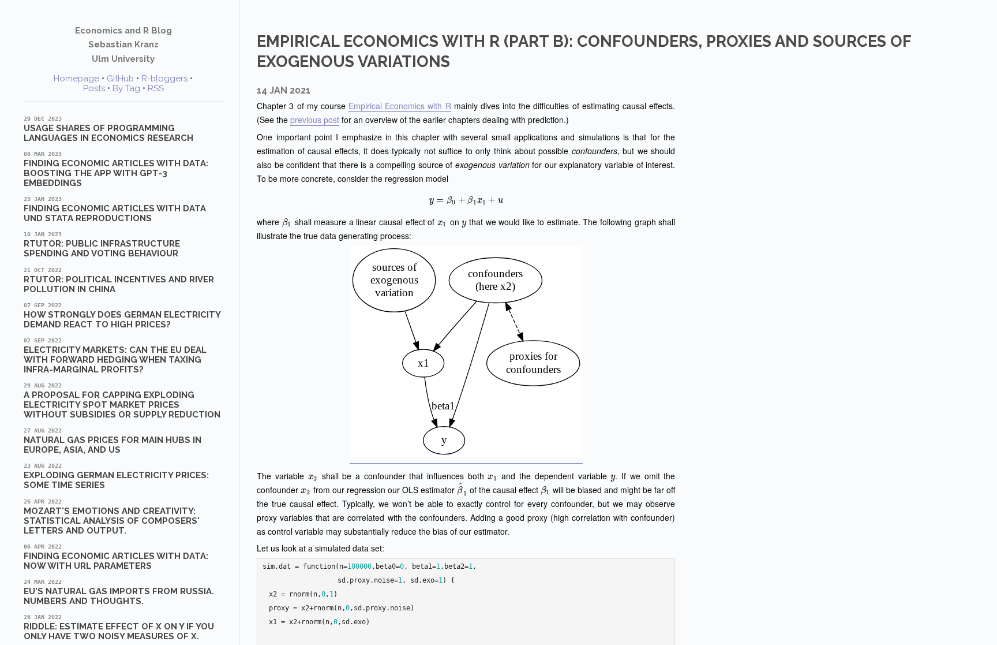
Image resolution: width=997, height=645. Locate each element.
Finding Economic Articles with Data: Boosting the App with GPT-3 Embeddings (116, 169)
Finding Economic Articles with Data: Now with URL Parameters (116, 557)
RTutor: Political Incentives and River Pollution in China (119, 280)
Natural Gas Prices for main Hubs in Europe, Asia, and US (112, 441)
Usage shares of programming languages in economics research (108, 129)
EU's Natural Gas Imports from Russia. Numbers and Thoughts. (119, 592)
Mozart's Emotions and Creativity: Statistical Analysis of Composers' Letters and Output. (112, 517)
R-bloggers (164, 78)
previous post (314, 119)
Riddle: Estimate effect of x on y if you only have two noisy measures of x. (119, 628)
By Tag (126, 88)
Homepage (76, 78)
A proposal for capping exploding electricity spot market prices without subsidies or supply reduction (122, 401)
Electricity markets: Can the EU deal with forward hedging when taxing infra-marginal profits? (115, 356)
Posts (94, 88)
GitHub (120, 78)
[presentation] (466, 199)
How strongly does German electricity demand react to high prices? (122, 316)
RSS (156, 88)
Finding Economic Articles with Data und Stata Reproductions (115, 209)
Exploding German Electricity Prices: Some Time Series (116, 476)
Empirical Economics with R (399, 105)
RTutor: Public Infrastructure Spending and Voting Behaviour (102, 245)
